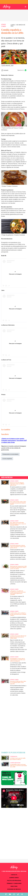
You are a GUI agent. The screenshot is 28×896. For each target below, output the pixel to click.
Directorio (14, 886)
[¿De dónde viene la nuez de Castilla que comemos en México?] (5, 758)
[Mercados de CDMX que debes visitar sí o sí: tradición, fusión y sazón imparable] (5, 688)
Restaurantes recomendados (10, 454)
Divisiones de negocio (14, 889)
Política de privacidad (14, 880)
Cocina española (7, 458)
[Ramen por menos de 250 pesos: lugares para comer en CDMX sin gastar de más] (5, 488)
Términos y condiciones (14, 883)
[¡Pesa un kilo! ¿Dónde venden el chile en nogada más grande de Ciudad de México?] (5, 508)
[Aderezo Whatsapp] (14, 778)
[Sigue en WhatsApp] (25, 70)
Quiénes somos (14, 877)
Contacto (14, 874)
